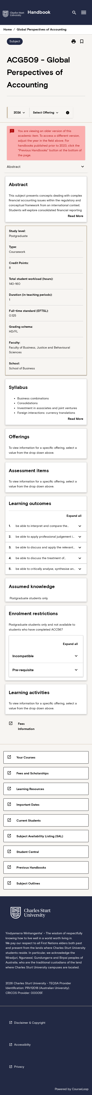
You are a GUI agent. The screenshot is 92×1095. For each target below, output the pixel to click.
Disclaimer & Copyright (29, 1022)
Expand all (74, 515)
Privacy (19, 1066)
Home (7, 29)
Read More (75, 216)
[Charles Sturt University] (13, 14)
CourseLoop (80, 1089)
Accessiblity (22, 1044)
